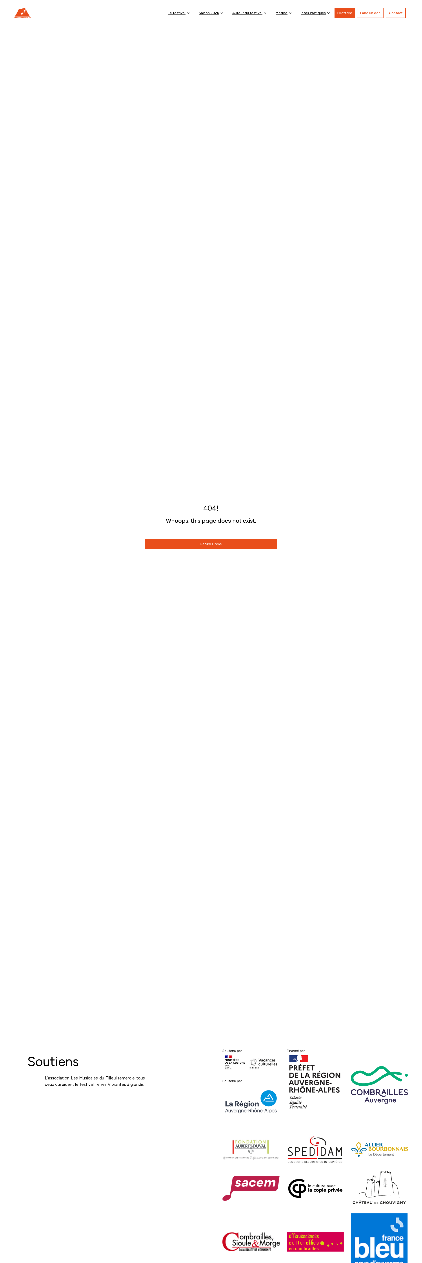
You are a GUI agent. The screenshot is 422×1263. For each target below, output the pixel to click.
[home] (22, 13)
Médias (281, 13)
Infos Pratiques (313, 13)
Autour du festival (247, 13)
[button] (178, 13)
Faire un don (370, 13)
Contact (396, 13)
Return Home (211, 544)
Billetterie (344, 13)
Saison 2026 (209, 13)
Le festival (177, 13)
